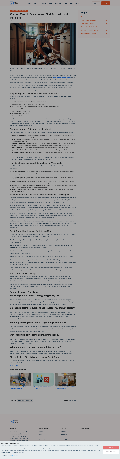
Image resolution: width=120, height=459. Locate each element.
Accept (111, 447)
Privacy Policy (15, 455)
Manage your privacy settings (111, 452)
